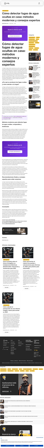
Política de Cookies (30, 360)
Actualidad (35, 49)
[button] (39, 3)
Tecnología (12, 347)
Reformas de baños (30, 362)
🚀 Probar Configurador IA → (15, 151)
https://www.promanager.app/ (8, 221)
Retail (37, 39)
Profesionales (32, 37)
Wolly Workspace (13, 349)
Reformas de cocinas (38, 362)
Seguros (36, 42)
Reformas (36, 48)
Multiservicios (5, 10)
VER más (6, 287)
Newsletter (20, 342)
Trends (37, 37)
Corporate (12, 345)
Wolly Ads (12, 350)
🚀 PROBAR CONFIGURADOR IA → (14, 36)
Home (12, 340)
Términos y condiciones (14, 360)
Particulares (13, 342)
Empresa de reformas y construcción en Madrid (10, 362)
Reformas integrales (23, 362)
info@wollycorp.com (37, 345)
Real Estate (31, 42)
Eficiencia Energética (12, 353)
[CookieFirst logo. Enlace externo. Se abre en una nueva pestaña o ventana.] (1, 439)
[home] (7, 3)
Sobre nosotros (20, 343)
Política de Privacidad (22, 360)
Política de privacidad (39, 437)
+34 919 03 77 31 (36, 347)
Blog (19, 340)
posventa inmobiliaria (33, 41)
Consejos (31, 48)
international (31, 39)
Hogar (30, 49)
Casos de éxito (32, 44)
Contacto (19, 345)
